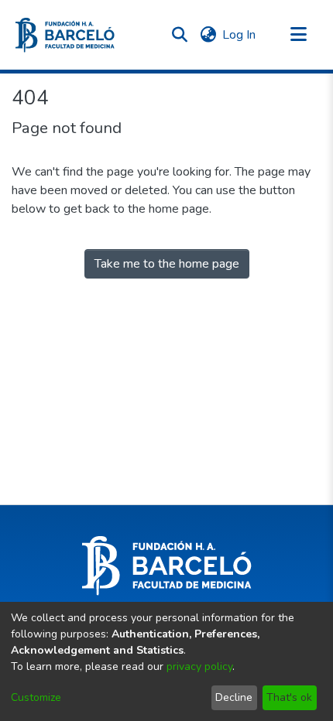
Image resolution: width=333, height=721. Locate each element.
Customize (36, 697)
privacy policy (199, 666)
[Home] (65, 35)
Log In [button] (239, 34)
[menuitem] (208, 35)
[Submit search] (179, 35)
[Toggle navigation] (298, 35)
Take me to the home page (166, 263)
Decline (233, 697)
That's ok (289, 697)
